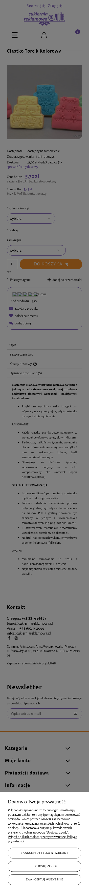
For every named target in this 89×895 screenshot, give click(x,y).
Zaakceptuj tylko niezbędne (44, 853)
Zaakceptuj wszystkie (44, 879)
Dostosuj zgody (44, 866)
